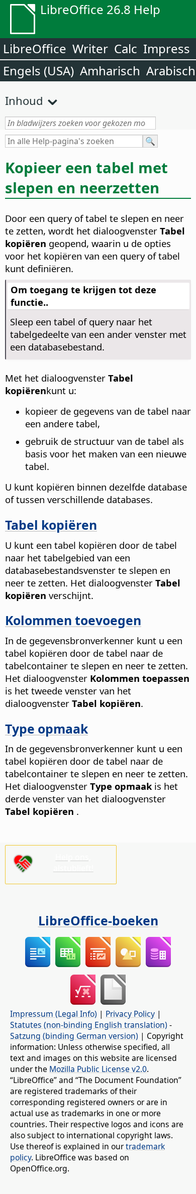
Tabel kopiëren (51, 524)
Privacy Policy (130, 1013)
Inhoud (24, 100)
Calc (125, 48)
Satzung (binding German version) (74, 1035)
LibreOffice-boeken (98, 920)
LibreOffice (34, 48)
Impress (166, 48)
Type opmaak (46, 728)
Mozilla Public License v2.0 (98, 1068)
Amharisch (110, 70)
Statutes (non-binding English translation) (88, 1024)
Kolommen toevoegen (73, 620)
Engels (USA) (38, 70)
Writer (90, 48)
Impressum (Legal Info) (53, 1013)
